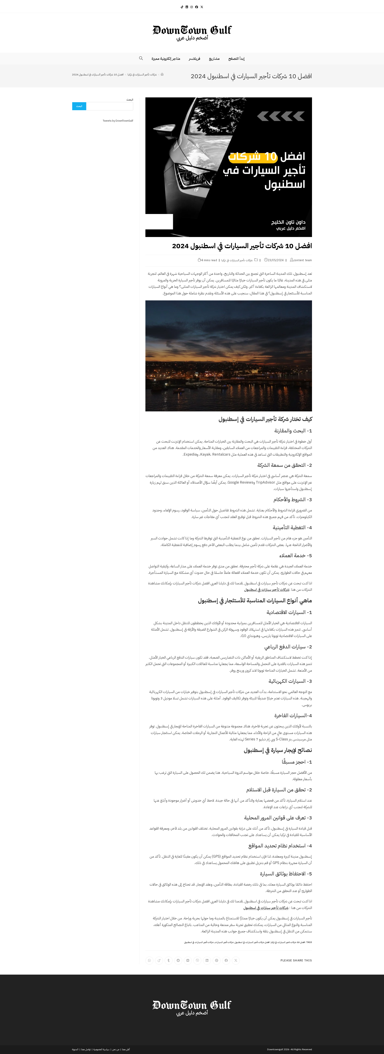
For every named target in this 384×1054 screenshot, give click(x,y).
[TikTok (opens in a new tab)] (182, 7)
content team (303, 260)
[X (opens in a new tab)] (201, 7)
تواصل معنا (86, 1049)
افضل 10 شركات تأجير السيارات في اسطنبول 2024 (98, 74)
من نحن (115, 1049)
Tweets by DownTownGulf (118, 121)
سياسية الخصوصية (101, 1049)
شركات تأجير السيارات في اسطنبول (199, 942)
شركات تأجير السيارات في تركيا (236, 260)
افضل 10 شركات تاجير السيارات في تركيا (288, 942)
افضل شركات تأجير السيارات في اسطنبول (252, 942)
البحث (129, 100)
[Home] (162, 74)
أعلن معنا (126, 1049)
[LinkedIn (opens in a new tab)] (186, 7)
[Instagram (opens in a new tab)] (191, 7)
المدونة (75, 1049)
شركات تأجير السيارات (224, 942)
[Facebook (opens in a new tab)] (196, 7)
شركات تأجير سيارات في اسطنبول (266, 589)
